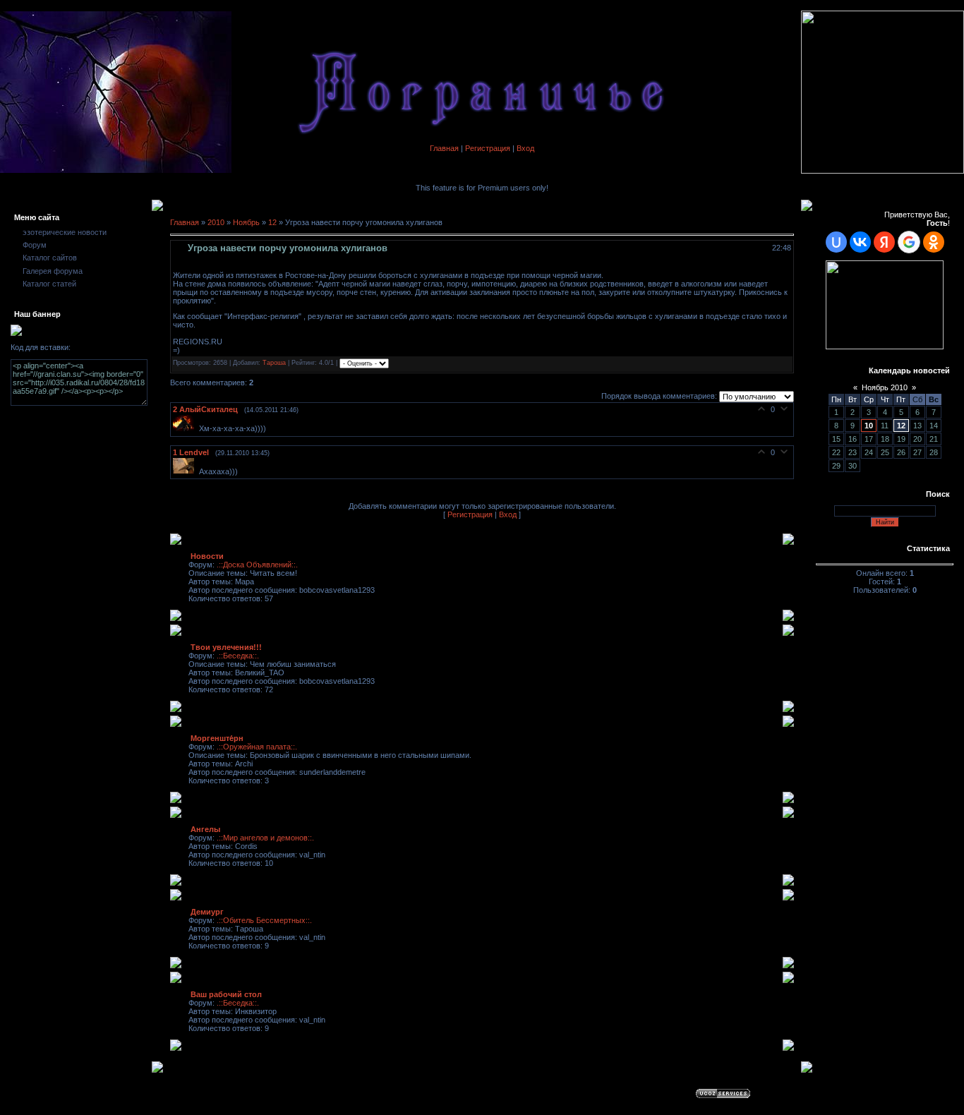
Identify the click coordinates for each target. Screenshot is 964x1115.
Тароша (274, 363)
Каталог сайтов (50, 257)
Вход (525, 148)
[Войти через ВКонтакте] (860, 242)
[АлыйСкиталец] (186, 428)
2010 (215, 222)
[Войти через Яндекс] (884, 242)
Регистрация (487, 148)
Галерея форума (53, 271)
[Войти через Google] (909, 242)
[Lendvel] (186, 470)
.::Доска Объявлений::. (257, 564)
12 (272, 222)
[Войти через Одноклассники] (933, 242)
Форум (35, 245)
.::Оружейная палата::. (257, 746)
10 (868, 425)
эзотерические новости (65, 232)
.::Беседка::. (238, 655)
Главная (444, 148)
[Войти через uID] (836, 242)
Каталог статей (49, 283)
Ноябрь (246, 222)
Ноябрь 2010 (885, 387)
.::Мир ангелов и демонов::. (265, 837)
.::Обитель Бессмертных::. (264, 920)
